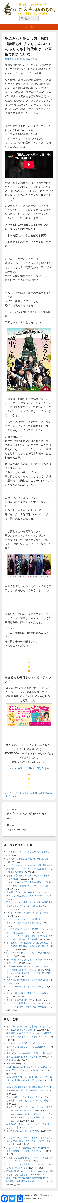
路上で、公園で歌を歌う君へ (20, 999)
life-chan (26, 59)
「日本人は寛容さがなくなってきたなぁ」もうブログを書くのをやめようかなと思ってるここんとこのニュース (29, 1117)
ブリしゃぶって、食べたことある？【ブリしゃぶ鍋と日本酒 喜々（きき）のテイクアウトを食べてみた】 (29, 1141)
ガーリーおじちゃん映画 (26, 793)
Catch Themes (37, 1198)
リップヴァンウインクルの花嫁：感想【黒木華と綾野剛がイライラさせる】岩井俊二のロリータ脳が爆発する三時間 (29, 869)
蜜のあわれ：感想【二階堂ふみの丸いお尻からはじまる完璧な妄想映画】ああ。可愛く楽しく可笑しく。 (29, 946)
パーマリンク (10, 795)
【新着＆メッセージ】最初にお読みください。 (28, 851)
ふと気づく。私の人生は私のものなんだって (27, 858)
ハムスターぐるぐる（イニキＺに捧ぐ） (25, 986)
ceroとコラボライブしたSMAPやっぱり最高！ (28, 912)
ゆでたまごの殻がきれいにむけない (23, 1130)
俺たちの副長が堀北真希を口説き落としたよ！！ (29, 979)
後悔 (8, 1063)
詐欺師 (9, 1060)
